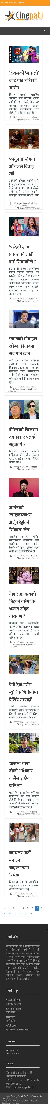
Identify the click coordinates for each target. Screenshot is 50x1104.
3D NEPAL (28, 1101)
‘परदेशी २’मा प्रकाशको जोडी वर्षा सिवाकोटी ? (22, 254)
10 (9, 913)
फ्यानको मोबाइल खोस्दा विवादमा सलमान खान (23, 346)
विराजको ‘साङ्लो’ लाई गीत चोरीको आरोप (24, 80)
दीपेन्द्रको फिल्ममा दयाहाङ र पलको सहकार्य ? (23, 437)
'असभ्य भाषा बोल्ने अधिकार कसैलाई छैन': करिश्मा (21, 775)
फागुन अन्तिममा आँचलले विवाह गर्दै (22, 167)
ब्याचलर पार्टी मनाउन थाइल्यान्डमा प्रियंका (20, 864)
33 (20, 913)
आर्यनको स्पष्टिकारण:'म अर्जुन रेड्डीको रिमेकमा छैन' (20, 519)
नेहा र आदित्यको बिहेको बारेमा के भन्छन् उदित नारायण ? (22, 605)
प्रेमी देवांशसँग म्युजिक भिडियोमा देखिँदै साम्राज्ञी (23, 692)
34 (26, 913)
